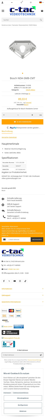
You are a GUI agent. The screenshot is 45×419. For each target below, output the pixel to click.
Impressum (7, 392)
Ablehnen (22, 411)
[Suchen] (40, 20)
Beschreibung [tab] (7, 131)
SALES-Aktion (30, 90)
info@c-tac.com (13, 269)
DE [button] (29, 94)
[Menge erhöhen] (32, 115)
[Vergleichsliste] (21, 2)
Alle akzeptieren (23, 398)
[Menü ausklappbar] (3, 11)
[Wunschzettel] (31, 2)
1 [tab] (22, 73)
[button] (12, 2)
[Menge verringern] (4, 115)
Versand (28, 102)
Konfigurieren (23, 405)
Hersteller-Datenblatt (9, 137)
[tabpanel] (22, 50)
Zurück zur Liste (6, 25)
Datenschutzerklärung (20, 392)
